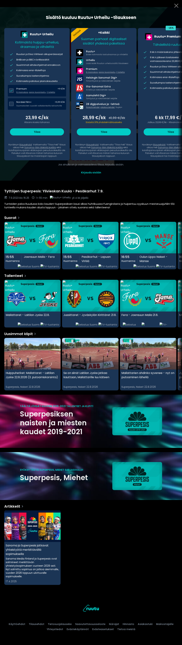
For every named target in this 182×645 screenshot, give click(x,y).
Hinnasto (128, 624)
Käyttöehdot (17, 624)
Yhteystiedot (55, 629)
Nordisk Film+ (24, 102)
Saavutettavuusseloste (90, 624)
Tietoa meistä (126, 629)
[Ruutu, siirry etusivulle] (91, 609)
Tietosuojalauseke (60, 624)
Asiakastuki (145, 624)
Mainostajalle (164, 624)
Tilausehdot (36, 624)
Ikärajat (114, 624)
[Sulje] (176, 5)
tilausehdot (25, 144)
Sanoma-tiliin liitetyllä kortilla (40, 147)
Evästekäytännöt (78, 629)
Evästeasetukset (103, 629)
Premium (21, 88)
